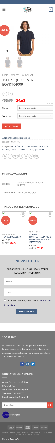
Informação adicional (14, 174)
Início (5, 75)
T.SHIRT (13, 149)
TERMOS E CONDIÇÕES (41, 432)
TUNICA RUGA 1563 (11, 237)
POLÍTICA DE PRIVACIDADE (28, 435)
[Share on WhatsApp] (4, 156)
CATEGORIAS (27, 146)
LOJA (12, 432)
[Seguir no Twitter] (32, 364)
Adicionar (11, 126)
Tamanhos (6, 116)
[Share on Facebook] (10, 156)
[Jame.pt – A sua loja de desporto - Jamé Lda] (27, 9)
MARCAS (15, 75)
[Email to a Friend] (20, 156)
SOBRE (5, 432)
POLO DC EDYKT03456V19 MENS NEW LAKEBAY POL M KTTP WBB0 (40, 238)
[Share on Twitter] (15, 156)
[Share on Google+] (31, 156)
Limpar (50, 104)
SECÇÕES (16, 146)
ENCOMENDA (23, 432)
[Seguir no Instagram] (27, 364)
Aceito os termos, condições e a (27, 303)
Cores (5, 108)
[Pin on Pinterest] (26, 156)
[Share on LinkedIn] (36, 156)
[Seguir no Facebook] (22, 364)
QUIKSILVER (27, 75)
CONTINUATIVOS (25, 149)
